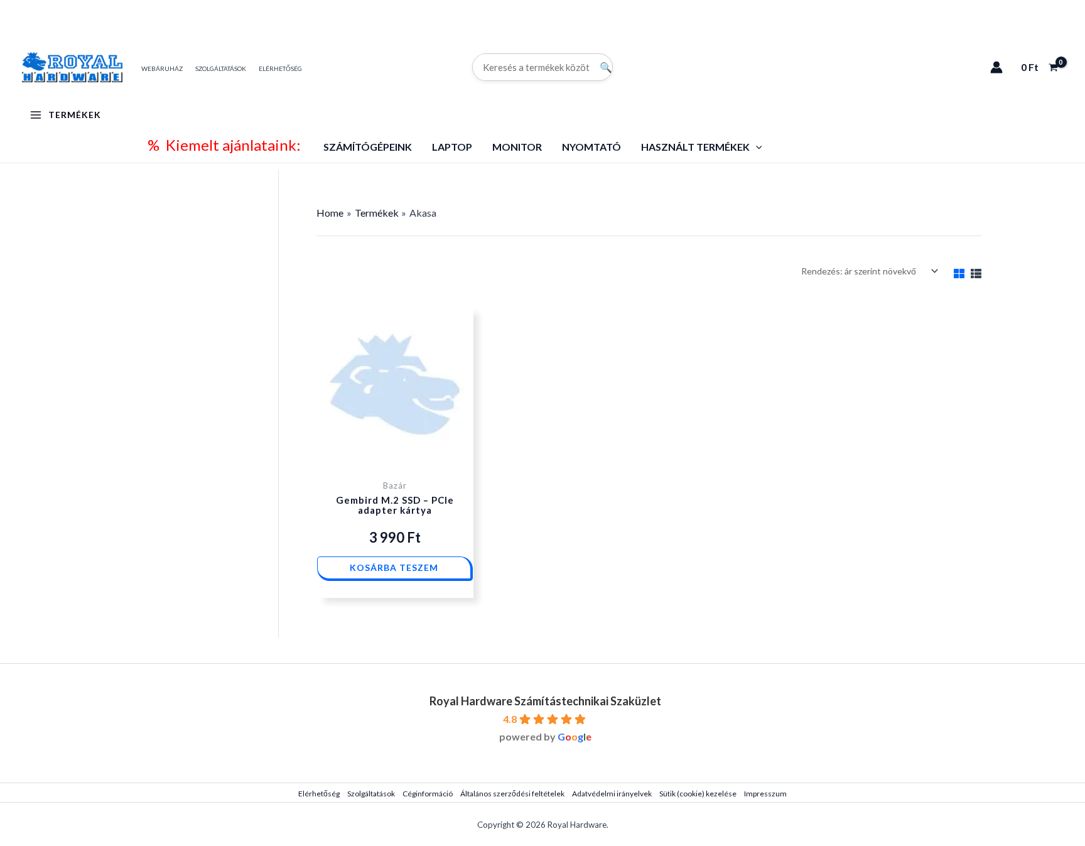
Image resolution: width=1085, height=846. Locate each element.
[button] (756, 147)
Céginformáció (427, 793)
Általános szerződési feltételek (512, 793)
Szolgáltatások (371, 793)
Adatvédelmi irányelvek (612, 793)
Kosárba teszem (394, 567)
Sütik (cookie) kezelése (698, 793)
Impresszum (765, 793)
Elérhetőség (319, 793)
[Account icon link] (996, 67)
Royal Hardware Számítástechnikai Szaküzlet (545, 701)
